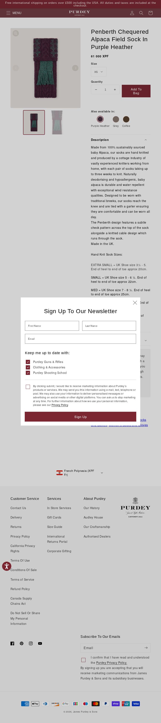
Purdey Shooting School (50, 373)
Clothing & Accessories (49, 367)
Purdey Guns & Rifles (48, 362)
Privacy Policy (60, 405)
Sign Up (80, 416)
